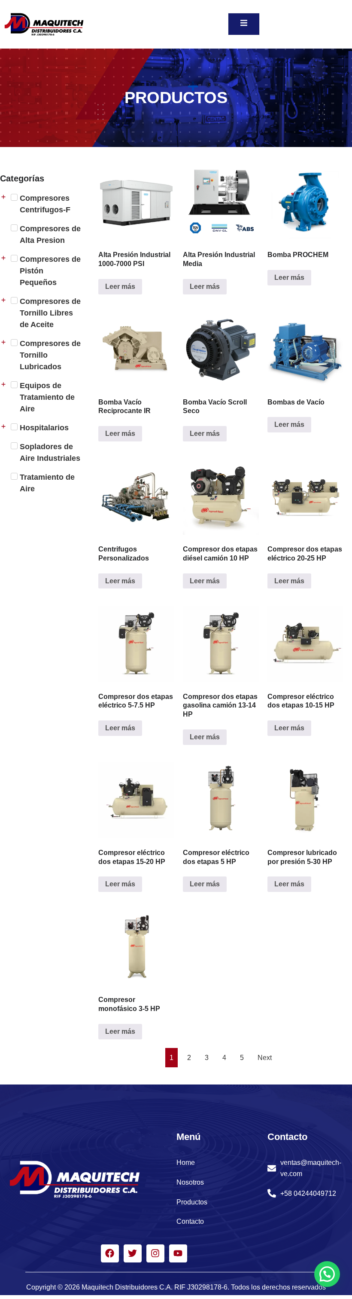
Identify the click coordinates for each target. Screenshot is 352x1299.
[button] (327, 1274)
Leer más (120, 286)
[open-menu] (244, 24)
